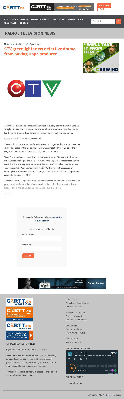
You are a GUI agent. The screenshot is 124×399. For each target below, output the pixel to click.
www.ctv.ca (9, 193)
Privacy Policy (72, 338)
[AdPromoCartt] (19, 335)
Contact (24, 23)
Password (26, 244)
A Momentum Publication (28, 355)
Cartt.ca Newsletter (75, 316)
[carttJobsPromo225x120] (19, 313)
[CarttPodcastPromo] (19, 326)
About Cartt (11, 23)
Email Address (28, 234)
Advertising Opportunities (77, 303)
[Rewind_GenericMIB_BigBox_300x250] (101, 57)
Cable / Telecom (20, 19)
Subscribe (104, 5)
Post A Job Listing (74, 329)
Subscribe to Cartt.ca (75, 312)
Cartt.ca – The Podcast (76, 319)
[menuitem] (7, 19)
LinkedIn (70, 383)
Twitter (78, 383)
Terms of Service (73, 342)
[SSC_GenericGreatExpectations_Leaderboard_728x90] (62, 283)
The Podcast (58, 19)
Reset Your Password (75, 332)
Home (7, 19)
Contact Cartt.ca (73, 306)
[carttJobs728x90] (62, 7)
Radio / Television (40, 19)
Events (71, 19)
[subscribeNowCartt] (19, 301)
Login (102, 9)
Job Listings (71, 325)
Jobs (80, 19)
